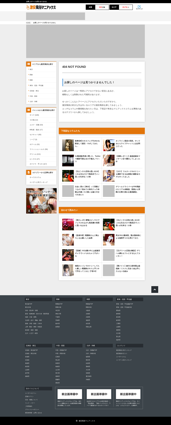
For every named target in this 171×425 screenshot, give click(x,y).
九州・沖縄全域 (91, 353)
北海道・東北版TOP (31, 350)
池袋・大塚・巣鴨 (30, 317)
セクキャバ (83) (35, 134)
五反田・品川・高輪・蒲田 (33, 320)
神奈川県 (58, 314)
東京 (30, 69)
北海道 (27, 360)
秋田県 (27, 366)
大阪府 (88, 310)
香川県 (57, 373)
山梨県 (118, 327)
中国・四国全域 (60, 353)
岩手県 (27, 373)
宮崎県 (88, 373)
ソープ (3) (33, 139)
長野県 (118, 330)
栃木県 (57, 323)
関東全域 (58, 307)
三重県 (118, 323)
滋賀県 (88, 320)
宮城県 (27, 357)
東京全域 (28, 307)
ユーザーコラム (121, 357)
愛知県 (118, 310)
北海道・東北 (33, 90)
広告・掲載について (31, 400)
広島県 (57, 357)
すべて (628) (34, 115)
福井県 (118, 340)
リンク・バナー (30, 403)
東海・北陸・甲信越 (35, 85)
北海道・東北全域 (30, 353)
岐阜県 (118, 320)
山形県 (27, 370)
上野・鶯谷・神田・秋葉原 (33, 327)
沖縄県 (88, 379)
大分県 (88, 370)
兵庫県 (88, 317)
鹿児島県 (88, 376)
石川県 (118, 333)
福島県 (27, 376)
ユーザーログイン (30, 393)
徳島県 (57, 376)
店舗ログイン (29, 396)
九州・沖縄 (32, 101)
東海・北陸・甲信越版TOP (124, 304)
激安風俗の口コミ (121, 353)
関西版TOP (89, 304)
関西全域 (88, 307)
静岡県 (118, 314)
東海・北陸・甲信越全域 (124, 307)
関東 (30, 74)
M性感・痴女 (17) (36, 130)
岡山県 (57, 360)
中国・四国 (32, 96)
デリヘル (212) (35, 154)
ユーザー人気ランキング (39, 182)
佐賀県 (88, 363)
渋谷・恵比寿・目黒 (31, 310)
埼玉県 (57, 310)
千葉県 (57, 317)
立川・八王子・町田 (31, 333)
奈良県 (88, 323)
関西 (30, 80)
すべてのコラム (35, 177)
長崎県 (88, 366)
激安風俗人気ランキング (124, 350)
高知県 (57, 383)
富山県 (118, 336)
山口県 (57, 370)
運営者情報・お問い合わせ (33, 413)
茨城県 (57, 320)
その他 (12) (34, 120)
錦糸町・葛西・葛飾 (31, 330)
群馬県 (57, 327)
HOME (28, 23)
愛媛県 (57, 379)
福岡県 (88, 357)
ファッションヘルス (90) (39, 149)
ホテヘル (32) (35, 144)
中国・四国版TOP (61, 350)
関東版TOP (58, 304)
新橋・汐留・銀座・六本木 (33, 323)
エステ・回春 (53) (36, 125)
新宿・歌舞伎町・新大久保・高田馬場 (37, 314)
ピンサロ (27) (35, 159)
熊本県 (88, 360)
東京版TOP (28, 304)
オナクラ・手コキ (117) (38, 164)
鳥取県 (57, 363)
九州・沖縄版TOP (91, 350)
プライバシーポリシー (32, 409)
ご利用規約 (28, 406)
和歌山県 (88, 327)
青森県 (27, 363)
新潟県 (118, 317)
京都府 (88, 314)
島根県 (57, 366)
